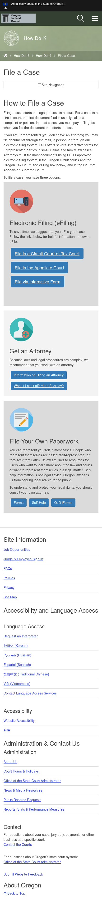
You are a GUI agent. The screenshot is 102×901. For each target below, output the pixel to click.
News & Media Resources (23, 790)
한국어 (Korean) (16, 645)
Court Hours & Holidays (21, 771)
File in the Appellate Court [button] (39, 267)
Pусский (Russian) (17, 655)
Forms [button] (18, 502)
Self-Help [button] (39, 502)
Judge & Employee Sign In (23, 558)
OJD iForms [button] (63, 502)
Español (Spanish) (17, 664)
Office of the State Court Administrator (32, 780)
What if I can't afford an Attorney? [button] (39, 385)
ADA (7, 730)
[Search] (81, 18)
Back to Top (15, 893)
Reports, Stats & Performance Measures (34, 809)
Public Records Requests (22, 799)
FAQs (8, 568)
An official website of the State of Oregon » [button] (38, 3)
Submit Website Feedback (23, 874)
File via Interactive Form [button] (37, 281)
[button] (5, 8)
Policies (9, 578)
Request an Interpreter (21, 636)
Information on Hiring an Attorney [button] (39, 375)
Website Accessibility (19, 720)
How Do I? (21, 55)
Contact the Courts (18, 844)
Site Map (10, 597)
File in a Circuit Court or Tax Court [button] (47, 253)
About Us (10, 761)
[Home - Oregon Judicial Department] (5, 55)
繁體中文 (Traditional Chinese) (26, 674)
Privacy (9, 587)
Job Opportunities (17, 549)
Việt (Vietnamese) (17, 683)
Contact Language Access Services (30, 693)
